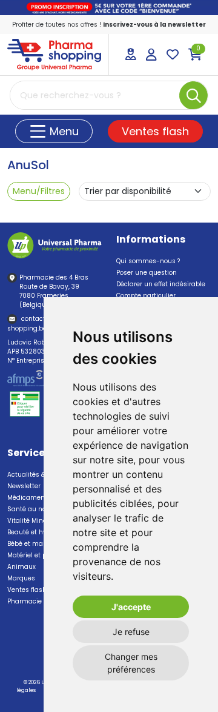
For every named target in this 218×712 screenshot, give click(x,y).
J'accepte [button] (131, 607)
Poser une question (146, 272)
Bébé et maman (32, 543)
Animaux (21, 566)
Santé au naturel (34, 509)
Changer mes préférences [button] (131, 662)
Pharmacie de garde (39, 601)
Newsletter (24, 486)
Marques (21, 578)
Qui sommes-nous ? (148, 261)
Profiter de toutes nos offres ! (109, 24)
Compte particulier (146, 295)
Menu (63, 131)
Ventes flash (155, 131)
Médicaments (29, 497)
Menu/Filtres (39, 191)
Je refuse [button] (131, 631)
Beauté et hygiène (35, 532)
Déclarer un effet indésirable (160, 284)
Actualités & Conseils (40, 474)
